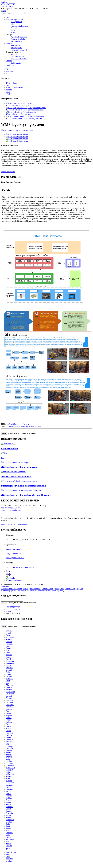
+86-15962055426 (27, 567)
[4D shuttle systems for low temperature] (16, 462)
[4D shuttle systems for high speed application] (21, 490)
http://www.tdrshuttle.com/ (11, 510)
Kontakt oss (10, 65)
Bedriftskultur (16, 63)
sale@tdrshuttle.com (13, 553)
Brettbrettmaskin (9, 448)
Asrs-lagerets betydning (32, 589)
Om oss (9, 61)
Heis (12, 24)
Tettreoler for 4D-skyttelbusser (16, 476)
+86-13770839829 (13, 567)
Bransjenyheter (16, 48)
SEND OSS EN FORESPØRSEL (14, 524)
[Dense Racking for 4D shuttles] (13, 472)
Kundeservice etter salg (19, 59)
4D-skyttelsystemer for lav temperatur (20, 114)
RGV (3, 457)
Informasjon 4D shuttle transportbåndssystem (23, 485)
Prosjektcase (15, 46)
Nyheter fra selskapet (19, 50)
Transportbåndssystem (19, 26)
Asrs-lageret (21, 591)
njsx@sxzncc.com (13, 549)
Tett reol (14, 28)
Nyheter (9, 43)
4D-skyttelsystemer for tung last (18, 105)
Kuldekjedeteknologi (19, 37)
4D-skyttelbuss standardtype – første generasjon (24, 118)
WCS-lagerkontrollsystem (19, 424)
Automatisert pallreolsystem (11, 589)
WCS (13, 30)
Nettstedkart (5, 586)
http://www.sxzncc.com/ (10, 508)
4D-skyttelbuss (16, 22)
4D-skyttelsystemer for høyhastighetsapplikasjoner (25, 110)
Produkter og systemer (14, 19)
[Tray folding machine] (8, 444)
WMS (13, 32)
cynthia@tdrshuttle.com (15, 558)
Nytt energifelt (16, 41)
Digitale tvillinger (17, 56)
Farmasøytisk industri (19, 39)
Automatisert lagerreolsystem (53, 589)
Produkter (9, 71)
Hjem (8, 17)
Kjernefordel (15, 54)
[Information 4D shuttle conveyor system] (19, 481)
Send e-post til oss (8, 172)
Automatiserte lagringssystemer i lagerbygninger (45, 591)
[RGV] (4, 453)
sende (4, 433)
